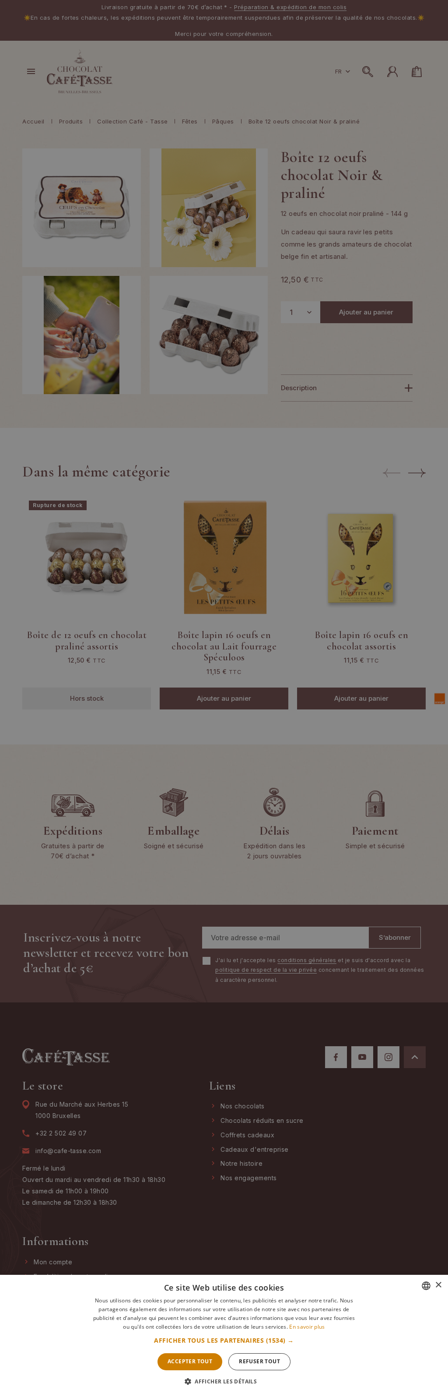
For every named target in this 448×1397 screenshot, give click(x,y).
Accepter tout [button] (190, 1361)
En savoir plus (307, 1326)
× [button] (438, 1285)
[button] (224, 1340)
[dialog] (224, 698)
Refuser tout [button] (259, 1361)
